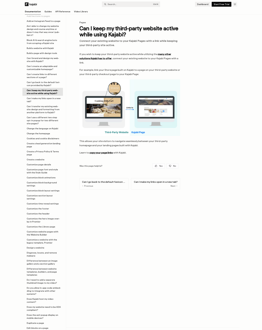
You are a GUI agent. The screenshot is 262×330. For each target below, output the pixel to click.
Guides (48, 11)
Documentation (33, 11)
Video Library (81, 11)
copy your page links (101, 152)
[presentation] (44, 172)
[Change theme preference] (235, 4)
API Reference (62, 11)
